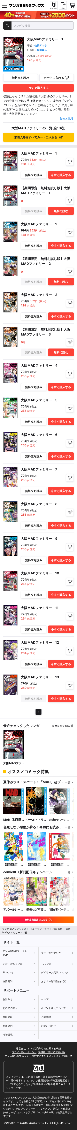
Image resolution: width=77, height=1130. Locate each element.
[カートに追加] (70, 162)
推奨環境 (8, 1034)
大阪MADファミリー (12, 763)
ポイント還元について (53, 1008)
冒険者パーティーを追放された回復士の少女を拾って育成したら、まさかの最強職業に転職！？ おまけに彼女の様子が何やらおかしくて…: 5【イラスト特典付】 (59, 910)
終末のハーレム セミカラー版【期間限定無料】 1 (59, 820)
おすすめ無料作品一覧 (53, 981)
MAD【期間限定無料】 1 (12, 820)
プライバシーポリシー (24, 1052)
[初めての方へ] (54, 5)
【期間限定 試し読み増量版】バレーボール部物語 (36, 865)
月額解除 (46, 1017)
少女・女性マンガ (12, 963)
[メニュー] (4, 5)
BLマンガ (8, 972)
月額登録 (8, 1017)
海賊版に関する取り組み (51, 1052)
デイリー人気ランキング (54, 972)
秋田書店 (42, 50)
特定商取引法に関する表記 (46, 1048)
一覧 (67, 782)
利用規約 (8, 1025)
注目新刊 (8, 981)
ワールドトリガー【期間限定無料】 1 (36, 820)
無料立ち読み (20, 77)
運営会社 (21, 1048)
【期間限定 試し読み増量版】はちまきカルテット (13, 865)
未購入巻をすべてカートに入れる (35, 137)
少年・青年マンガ (51, 952)
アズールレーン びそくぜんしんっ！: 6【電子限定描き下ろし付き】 (13, 910)
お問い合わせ (48, 1025)
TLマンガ (46, 963)
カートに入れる (54, 77)
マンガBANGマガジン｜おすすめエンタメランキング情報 (37, 1055)
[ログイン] (63, 5)
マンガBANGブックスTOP (15, 952)
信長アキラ (40, 45)
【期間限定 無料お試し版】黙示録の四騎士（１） (59, 865)
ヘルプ (44, 999)
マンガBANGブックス (14, 928)
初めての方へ (10, 1008)
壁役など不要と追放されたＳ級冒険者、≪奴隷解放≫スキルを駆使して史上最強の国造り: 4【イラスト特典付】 (36, 910)
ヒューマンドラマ (39, 928)
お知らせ (8, 999)
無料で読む (61, 211)
